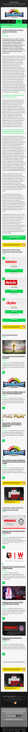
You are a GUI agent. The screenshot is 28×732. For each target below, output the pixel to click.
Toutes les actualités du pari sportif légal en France (14, 662)
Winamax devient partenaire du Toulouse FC (12, 638)
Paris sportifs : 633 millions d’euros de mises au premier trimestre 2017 (13, 392)
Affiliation (20, 699)
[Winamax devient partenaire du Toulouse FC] (14, 629)
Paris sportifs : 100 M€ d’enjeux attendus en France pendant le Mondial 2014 (11, 424)
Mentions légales (6, 699)
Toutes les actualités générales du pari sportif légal (14, 237)
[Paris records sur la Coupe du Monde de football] (14, 347)
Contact (17, 701)
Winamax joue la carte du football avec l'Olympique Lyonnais (12, 603)
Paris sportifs (14, 320)
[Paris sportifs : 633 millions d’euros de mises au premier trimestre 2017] (14, 383)
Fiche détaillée (14, 273)
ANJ (10, 233)
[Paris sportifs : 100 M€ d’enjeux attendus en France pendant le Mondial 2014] (14, 416)
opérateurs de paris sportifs (16, 169)
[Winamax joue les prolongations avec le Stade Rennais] (14, 557)
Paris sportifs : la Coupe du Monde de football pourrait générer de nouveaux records (13, 461)
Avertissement (14, 699)
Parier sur (14, 270)
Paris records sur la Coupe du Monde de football (13, 357)
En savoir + (17, 731)
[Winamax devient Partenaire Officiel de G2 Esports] (14, 522)
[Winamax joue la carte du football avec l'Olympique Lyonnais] (14, 593)
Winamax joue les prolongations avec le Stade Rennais (13, 567)
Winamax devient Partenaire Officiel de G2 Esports (13, 532)
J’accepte (24, 731)
